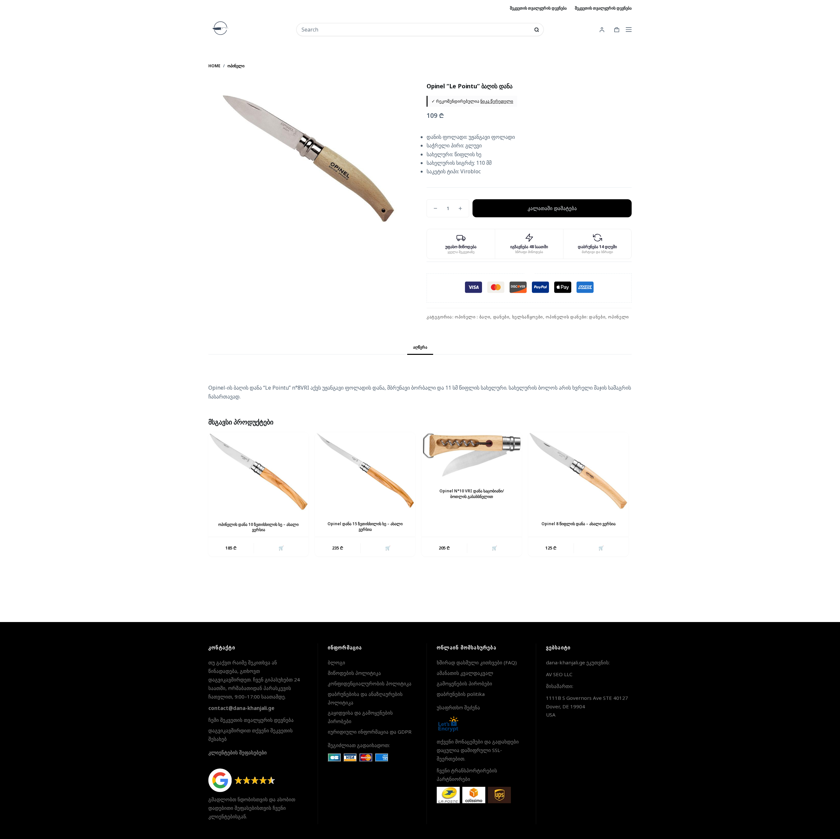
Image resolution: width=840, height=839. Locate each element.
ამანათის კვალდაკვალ (465, 673)
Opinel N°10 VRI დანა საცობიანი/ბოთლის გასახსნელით (471, 493)
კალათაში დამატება (552, 208)
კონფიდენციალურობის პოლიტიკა (369, 683)
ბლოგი (336, 662)
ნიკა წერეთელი (496, 101)
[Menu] (629, 29)
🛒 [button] (281, 548)
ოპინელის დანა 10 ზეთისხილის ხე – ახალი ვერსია (258, 527)
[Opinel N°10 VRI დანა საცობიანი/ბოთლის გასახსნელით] (472, 455)
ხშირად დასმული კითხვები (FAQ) (477, 662)
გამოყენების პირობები (464, 683)
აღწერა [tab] (420, 347)
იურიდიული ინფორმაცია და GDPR (369, 731)
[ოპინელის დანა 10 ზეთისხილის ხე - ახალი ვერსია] (258, 471)
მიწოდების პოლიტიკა (354, 673)
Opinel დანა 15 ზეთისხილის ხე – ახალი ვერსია (365, 526)
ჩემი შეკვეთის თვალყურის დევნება (251, 720)
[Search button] (537, 30)
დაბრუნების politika (461, 694)
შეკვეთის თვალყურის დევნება (538, 8)
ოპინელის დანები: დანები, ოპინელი (587, 317)
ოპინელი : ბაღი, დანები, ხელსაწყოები (499, 317)
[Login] (601, 29)
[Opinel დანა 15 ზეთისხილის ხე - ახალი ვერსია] (365, 471)
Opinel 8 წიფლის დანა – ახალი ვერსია (578, 524)
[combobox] (416, 29)
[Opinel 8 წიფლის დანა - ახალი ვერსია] (578, 471)
